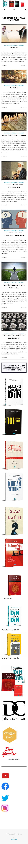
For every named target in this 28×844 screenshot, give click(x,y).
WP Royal (8, 834)
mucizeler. (7, 598)
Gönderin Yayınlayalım (14, 759)
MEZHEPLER (14, 47)
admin (5, 65)
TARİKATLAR (14, 88)
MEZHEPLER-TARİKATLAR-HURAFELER (14, 45)
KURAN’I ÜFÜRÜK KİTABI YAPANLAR (14, 135)
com (11, 598)
